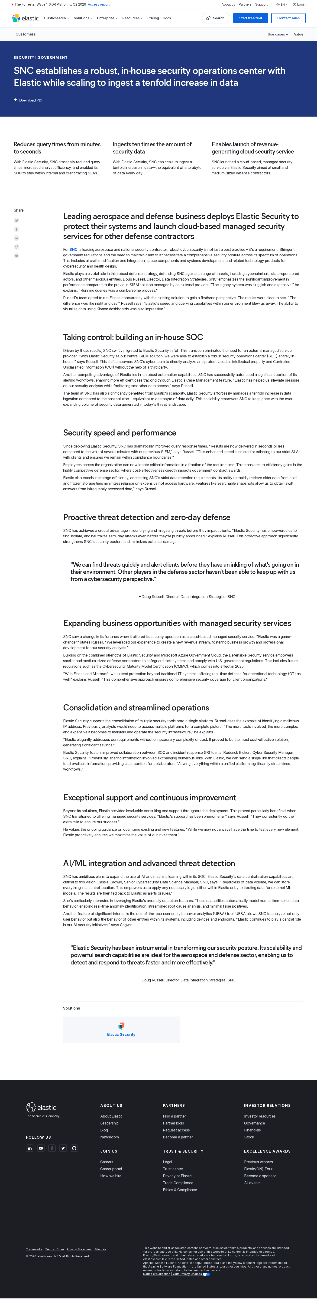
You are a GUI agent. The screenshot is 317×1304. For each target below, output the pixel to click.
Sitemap (100, 1249)
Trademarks (34, 1249)
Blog (104, 1130)
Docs (167, 18)
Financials (252, 1130)
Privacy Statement (79, 1249)
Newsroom (109, 1137)
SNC (74, 249)
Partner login (173, 1123)
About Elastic (111, 1116)
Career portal (111, 1169)
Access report (99, 4)
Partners (245, 4)
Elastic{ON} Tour (258, 1169)
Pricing (153, 18)
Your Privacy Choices (187, 1274)
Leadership (109, 1123)
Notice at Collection (156, 1274)
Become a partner (178, 1137)
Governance (254, 1123)
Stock (249, 1137)
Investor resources (260, 1116)
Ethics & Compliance (180, 1189)
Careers (106, 1162)
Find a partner (174, 1116)
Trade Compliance (178, 1182)
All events (252, 1182)
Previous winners (258, 1162)
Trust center (173, 1169)
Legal (167, 1162)
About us (228, 4)
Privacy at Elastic (177, 1175)
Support (261, 4)
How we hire (110, 1175)
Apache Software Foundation (168, 1266)
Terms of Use (54, 1249)
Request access (176, 1130)
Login (301, 4)
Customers (26, 34)
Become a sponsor (260, 1175)
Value (298, 34)
